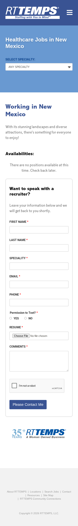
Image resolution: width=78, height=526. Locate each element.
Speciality (17, 258)
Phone (14, 294)
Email (13, 276)
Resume (15, 327)
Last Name (17, 240)
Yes (16, 318)
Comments (17, 346)
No (30, 318)
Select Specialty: (20, 59)
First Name (17, 222)
